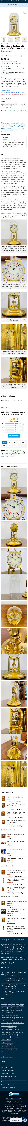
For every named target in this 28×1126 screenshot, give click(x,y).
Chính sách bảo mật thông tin (9, 1076)
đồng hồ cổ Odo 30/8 (6, 1032)
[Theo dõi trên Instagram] (5, 963)
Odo (5, 1007)
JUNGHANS (4, 1005)
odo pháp (10, 1007)
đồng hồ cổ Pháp (5, 1037)
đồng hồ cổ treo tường (16, 1037)
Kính (17, 1005)
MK (2, 1007)
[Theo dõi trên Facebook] (2, 963)
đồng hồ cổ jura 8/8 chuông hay (9, 1027)
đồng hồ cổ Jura (5, 1024)
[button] (2, 5)
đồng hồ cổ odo (18, 1029)
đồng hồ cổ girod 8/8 (6, 1022)
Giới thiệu (8, 1101)
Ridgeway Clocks (5, 1010)
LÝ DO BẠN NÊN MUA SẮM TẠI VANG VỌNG (13, 94)
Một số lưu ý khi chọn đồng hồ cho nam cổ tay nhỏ (15, 992)
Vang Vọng (9, 43)
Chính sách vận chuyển (7, 1070)
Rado (20, 1007)
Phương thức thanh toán (8, 1073)
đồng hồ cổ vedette (6, 1039)
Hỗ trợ (3, 1061)
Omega (15, 1007)
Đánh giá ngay (14, 436)
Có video (9, 445)
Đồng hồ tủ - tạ (5, 1015)
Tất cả (4, 442)
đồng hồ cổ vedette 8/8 (7, 1044)
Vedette (12, 1010)
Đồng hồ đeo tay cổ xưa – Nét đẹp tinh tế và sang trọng (15, 985)
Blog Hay (19, 1101)
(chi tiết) (7, 129)
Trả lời (2, 456)
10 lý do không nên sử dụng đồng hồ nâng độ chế (15, 973)
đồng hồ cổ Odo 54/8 (18, 1032)
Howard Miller (23, 1003)
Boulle (3, 1003)
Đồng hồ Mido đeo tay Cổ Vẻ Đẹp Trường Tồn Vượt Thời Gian (14, 979)
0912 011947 (12, 110)
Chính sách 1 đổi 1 (14, 1102)
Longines (22, 1005)
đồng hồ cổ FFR (5, 1020)
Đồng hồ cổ (18, 1010)
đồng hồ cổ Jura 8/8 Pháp (8, 1029)
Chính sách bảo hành (7, 1079)
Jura (9, 1005)
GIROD (10, 1003)
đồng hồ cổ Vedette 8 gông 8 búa (9, 1042)
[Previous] (3, 23)
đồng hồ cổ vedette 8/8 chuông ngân (10, 1046)
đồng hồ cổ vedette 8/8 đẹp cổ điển (10, 1049)
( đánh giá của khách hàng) (15, 56)
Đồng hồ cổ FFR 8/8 (6, 1012)
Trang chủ (3, 43)
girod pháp (16, 1003)
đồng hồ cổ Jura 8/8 (15, 1024)
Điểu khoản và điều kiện (8, 1087)
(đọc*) (19, 63)
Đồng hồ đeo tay (14, 1015)
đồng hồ (12, 1017)
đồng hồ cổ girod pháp (18, 1022)
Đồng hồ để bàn (18, 43)
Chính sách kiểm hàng (7, 1085)
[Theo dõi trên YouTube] (13, 963)
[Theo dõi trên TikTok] (8, 963)
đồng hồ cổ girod (14, 1020)
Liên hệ (3, 1064)
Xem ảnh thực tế (7, 51)
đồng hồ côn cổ (19, 1017)
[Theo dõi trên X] (10, 963)
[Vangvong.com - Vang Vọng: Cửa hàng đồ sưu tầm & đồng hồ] (14, 5)
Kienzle (13, 1005)
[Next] (24, 23)
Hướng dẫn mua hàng (7, 1067)
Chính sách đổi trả (6, 1082)
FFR (7, 1003)
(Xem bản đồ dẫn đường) (15, 1108)
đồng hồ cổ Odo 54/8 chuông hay (9, 1034)
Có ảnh (15, 445)
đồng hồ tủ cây (5, 1051)
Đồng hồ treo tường (16, 1012)
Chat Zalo (20, 110)
